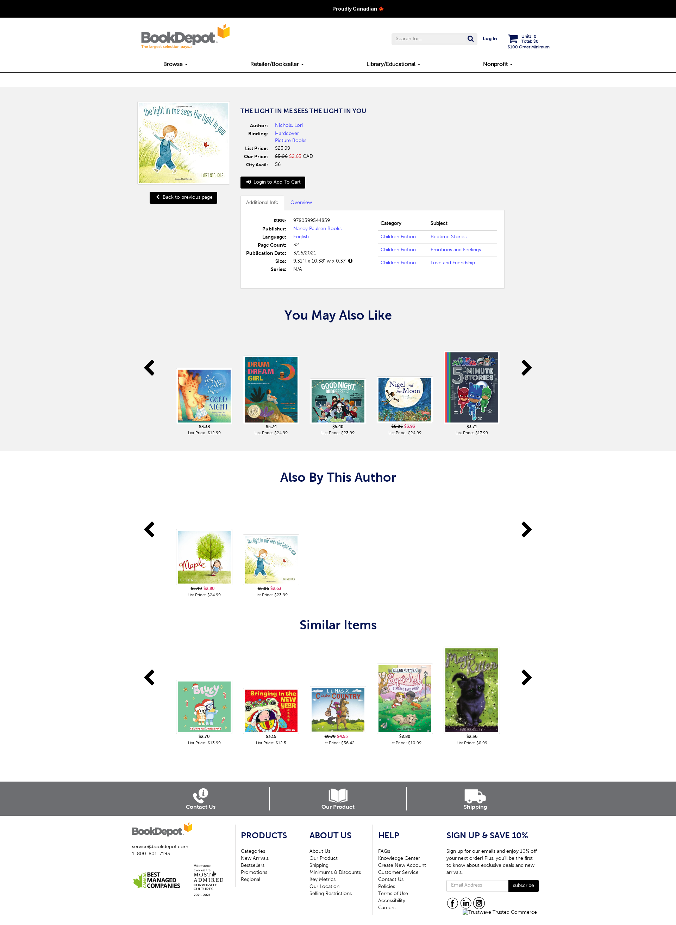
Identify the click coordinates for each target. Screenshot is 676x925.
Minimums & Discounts (335, 872)
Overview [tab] (301, 203)
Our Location (324, 886)
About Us (319, 851)
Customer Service (398, 872)
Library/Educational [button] (392, 64)
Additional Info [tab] (262, 203)
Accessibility (391, 901)
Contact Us (390, 879)
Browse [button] (173, 64)
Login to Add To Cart (276, 182)
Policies (386, 886)
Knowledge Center (399, 858)
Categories (253, 851)
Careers (386, 908)
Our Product (323, 858)
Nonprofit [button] (496, 64)
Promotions (254, 872)
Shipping (318, 865)
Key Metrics (322, 879)
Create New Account (402, 865)
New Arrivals (255, 858)
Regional (250, 879)
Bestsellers (252, 865)
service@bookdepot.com (160, 847)
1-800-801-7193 (151, 854)
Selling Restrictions (330, 894)
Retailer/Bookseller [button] (275, 64)
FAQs (384, 851)
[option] (204, 384)
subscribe (523, 885)
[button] (434, 39)
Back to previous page (187, 197)
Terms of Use (393, 894)
